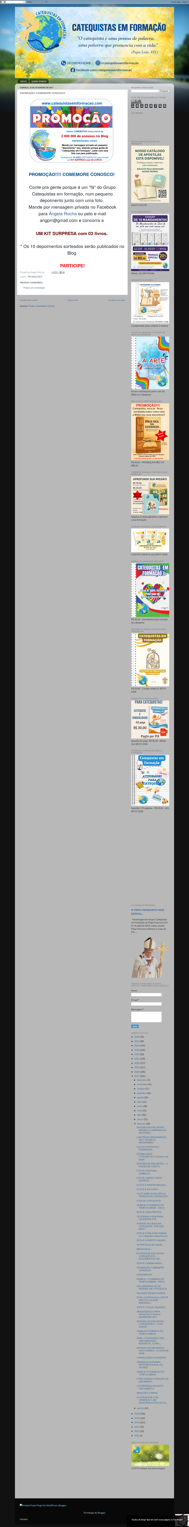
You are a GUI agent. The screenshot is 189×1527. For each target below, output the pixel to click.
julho (140, 1102)
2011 (137, 1435)
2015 (137, 1418)
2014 (137, 1422)
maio (140, 1110)
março (140, 1119)
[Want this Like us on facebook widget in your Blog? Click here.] (185, 1524)
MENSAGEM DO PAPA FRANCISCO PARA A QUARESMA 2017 (148, 1314)
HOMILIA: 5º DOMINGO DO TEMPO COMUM (150, 1373)
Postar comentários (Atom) (41, 306)
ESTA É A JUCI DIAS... (148, 1189)
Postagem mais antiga (116, 300)
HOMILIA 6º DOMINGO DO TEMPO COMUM (150, 1332)
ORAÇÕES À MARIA (147, 1393)
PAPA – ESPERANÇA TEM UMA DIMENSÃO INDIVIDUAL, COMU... (150, 1341)
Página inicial (73, 300)
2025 (137, 1041)
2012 (137, 1431)
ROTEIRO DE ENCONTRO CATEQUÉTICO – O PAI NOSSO (150, 1324)
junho (140, 1106)
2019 (137, 1067)
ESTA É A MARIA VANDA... (150, 1263)
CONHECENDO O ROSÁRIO (151, 1357)
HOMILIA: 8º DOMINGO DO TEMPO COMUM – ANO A (151, 1206)
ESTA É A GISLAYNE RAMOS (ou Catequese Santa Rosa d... (153, 1234)
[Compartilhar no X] (58, 272)
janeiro (140, 1408)
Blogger (101, 1513)
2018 (137, 1072)
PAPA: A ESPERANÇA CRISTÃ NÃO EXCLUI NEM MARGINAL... (152, 1300)
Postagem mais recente (28, 300)
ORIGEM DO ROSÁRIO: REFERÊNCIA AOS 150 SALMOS (150, 1365)
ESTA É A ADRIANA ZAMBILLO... (147, 1172)
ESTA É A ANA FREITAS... (150, 1212)
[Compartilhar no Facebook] (60, 272)
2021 (137, 1058)
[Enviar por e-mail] (53, 272)
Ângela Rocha (63, 213)
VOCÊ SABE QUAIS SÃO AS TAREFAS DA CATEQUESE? (152, 1195)
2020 (137, 1063)
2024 (137, 1045)
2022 (137, 1054)
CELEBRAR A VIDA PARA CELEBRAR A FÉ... (150, 1217)
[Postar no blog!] (55, 272)
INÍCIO (23, 81)
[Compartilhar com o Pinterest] (63, 272)
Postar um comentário (34, 288)
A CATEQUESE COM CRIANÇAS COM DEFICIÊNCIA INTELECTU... (152, 1400)
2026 (137, 1037)
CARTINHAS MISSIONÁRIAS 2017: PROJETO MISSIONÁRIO (151, 1140)
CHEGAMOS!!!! (144, 1274)
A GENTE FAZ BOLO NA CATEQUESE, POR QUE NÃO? (150, 1226)
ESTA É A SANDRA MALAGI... (152, 1185)
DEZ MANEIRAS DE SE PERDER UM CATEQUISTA (152, 1287)
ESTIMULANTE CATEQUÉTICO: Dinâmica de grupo (152, 1157)
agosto (140, 1097)
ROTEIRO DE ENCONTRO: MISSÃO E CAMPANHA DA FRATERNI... (151, 1130)
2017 (137, 1076)
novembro (142, 1084)
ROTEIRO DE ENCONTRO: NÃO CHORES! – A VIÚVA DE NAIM (153, 1351)
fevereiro (141, 1123)
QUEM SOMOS (39, 81)
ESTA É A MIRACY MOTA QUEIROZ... (149, 1179)
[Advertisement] (150, 858)
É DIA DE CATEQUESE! (149, 1201)
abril (139, 1115)
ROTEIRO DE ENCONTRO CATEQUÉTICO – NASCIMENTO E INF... (150, 1256)
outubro (141, 1088)
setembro (142, 1093)
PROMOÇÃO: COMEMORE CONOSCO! (150, 1268)
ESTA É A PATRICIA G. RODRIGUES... (148, 1148)
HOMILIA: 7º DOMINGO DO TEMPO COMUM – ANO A (151, 1280)
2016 (137, 1413)
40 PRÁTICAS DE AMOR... (150, 1245)
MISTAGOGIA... (144, 1249)
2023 (137, 1050)
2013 (137, 1427)
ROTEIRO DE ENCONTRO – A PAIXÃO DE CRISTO (152, 1165)
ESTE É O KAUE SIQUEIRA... (152, 1307)
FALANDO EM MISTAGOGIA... (152, 1293)
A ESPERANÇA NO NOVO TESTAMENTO (150, 1387)
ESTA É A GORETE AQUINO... (152, 1240)
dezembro (142, 1080)
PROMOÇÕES (35, 276)
